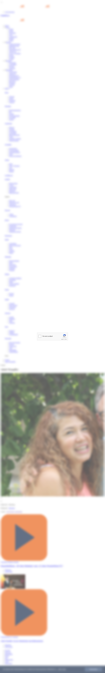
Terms (65, 339)
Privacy (62, 339)
